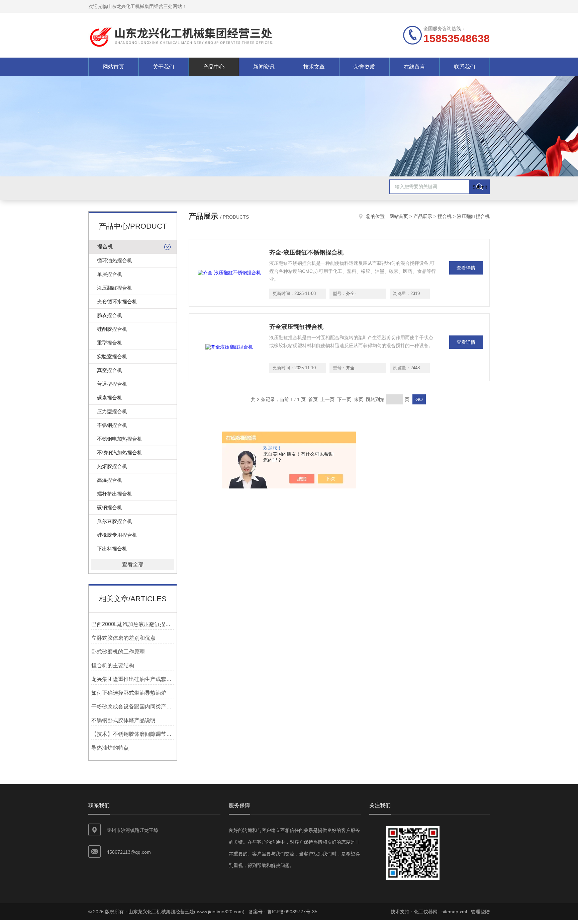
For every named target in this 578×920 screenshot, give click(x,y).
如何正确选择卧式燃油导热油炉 (128, 693)
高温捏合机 (109, 480)
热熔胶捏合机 (112, 466)
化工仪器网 (426, 911)
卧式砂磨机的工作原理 (118, 652)
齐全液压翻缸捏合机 (296, 326)
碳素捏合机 (109, 397)
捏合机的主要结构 (112, 665)
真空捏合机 (109, 370)
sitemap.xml (454, 911)
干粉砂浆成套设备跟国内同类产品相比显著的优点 (132, 706)
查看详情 (466, 268)
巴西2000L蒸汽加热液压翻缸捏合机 (132, 624)
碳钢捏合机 (109, 507)
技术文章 (314, 67)
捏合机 (105, 246)
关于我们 (163, 67)
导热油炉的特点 (110, 748)
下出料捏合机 (112, 548)
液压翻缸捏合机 (114, 288)
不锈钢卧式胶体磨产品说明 (123, 720)
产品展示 (422, 216)
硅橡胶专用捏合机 (117, 535)
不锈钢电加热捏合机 (119, 439)
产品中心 (213, 67)
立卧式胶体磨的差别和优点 (123, 638)
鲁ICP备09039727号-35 (292, 911)
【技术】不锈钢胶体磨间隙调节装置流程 (132, 734)
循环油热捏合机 (114, 260)
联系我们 (464, 67)
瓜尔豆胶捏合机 (114, 521)
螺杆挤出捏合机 (114, 493)
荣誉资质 (364, 67)
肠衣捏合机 (109, 315)
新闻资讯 (264, 67)
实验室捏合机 (112, 356)
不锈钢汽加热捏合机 (119, 452)
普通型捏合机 (112, 384)
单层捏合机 (109, 274)
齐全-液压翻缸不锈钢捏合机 (306, 252)
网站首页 (113, 67)
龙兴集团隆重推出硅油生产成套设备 (132, 679)
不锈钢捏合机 (112, 425)
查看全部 (132, 564)
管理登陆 (480, 911)
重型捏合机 (109, 343)
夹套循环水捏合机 (117, 301)
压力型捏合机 (112, 411)
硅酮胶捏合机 (112, 329)
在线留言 (414, 67)
